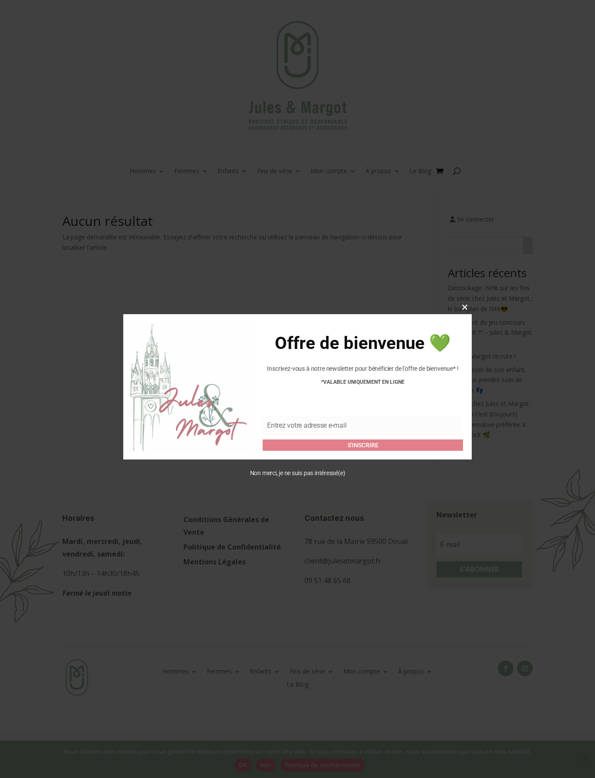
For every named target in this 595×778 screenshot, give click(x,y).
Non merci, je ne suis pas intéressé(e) (297, 472)
